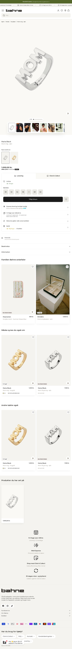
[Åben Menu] (2, 10)
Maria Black (6, 142)
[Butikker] (65, 10)
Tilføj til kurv (33, 199)
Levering (20, 176)
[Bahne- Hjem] (30, 10)
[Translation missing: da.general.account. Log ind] (58, 10)
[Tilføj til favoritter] (66, 199)
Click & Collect (54, 176)
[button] (36, 208)
